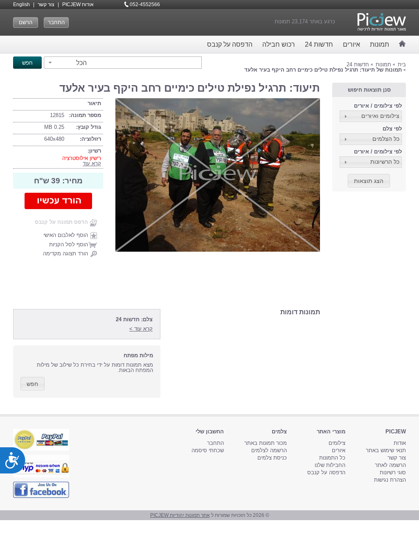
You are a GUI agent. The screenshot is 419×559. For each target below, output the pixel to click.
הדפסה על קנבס (229, 44)
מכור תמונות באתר (265, 443)
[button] (66, 62)
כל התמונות (332, 458)
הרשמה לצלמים (269, 450)
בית (402, 64)
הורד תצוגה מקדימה (65, 253)
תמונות (379, 44)
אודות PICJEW (78, 4)
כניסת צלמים (272, 458)
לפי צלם (392, 128)
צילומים (337, 443)
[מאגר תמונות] (402, 44)
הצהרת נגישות (390, 480)
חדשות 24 (319, 44)
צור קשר (46, 4)
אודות (400, 443)
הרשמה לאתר (390, 465)
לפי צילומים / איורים (378, 105)
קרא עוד (92, 163)
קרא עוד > (141, 329)
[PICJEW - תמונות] (381, 22)
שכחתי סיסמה (207, 450)
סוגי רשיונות (393, 472)
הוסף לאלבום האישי (65, 235)
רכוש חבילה (278, 44)
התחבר (56, 22)
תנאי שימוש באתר (386, 450)
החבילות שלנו (330, 465)
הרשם (25, 22)
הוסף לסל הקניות (68, 244)
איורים (351, 44)
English (21, 4)
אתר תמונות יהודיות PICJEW (180, 515)
